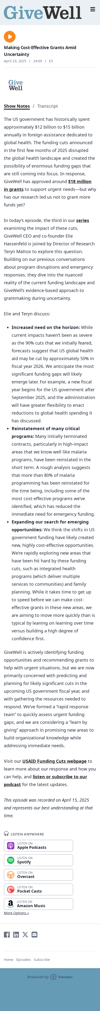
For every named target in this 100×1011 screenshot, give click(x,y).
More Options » (16, 913)
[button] (10, 37)
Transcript (47, 106)
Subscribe (42, 959)
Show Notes (17, 106)
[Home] (50, 12)
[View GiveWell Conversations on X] (25, 935)
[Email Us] (34, 935)
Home (8, 959)
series (82, 220)
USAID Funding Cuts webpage (54, 761)
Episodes (23, 959)
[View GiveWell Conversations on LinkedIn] (16, 935)
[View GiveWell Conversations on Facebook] (7, 935)
